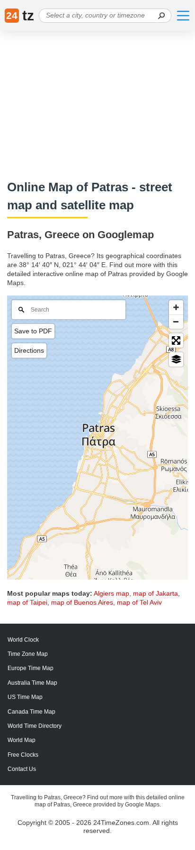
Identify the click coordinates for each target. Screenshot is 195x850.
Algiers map (111, 593)
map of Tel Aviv (139, 602)
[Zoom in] (176, 307)
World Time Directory (35, 726)
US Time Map (25, 697)
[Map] (97, 437)
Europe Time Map (30, 668)
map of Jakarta (155, 593)
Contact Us (22, 769)
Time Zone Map (28, 654)
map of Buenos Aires (82, 602)
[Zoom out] (176, 321)
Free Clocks (23, 755)
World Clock (23, 639)
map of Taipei (27, 602)
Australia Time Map (32, 683)
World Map (21, 740)
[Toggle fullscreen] (176, 340)
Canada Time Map (31, 711)
